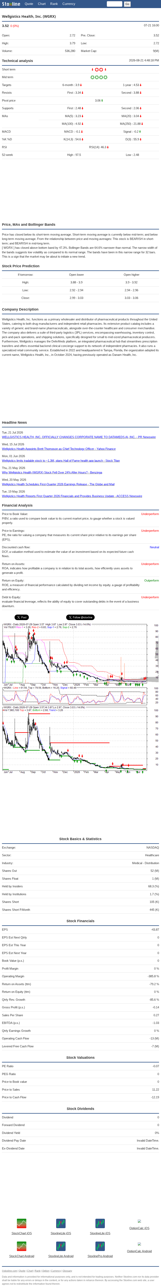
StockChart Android (21, 1256)
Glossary (67, 1271)
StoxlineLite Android (60, 1256)
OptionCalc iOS (139, 1228)
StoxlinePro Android (100, 1256)
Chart (42, 4)
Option (45, 1271)
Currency (68, 4)
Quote (29, 4)
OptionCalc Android (139, 1251)
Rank (54, 4)
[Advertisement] (80, 189)
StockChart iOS (22, 1233)
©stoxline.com (9, 1271)
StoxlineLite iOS (61, 1233)
